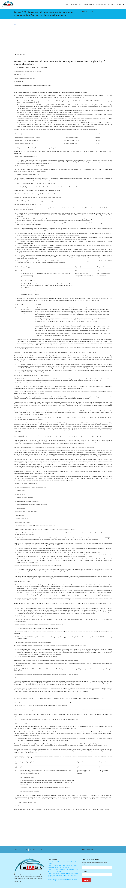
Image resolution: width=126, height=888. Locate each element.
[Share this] (19, 850)
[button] (78, 4)
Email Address (85, 872)
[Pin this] (30, 850)
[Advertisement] (88, 39)
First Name (85, 865)
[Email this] (16, 850)
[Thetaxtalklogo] (8, 4)
